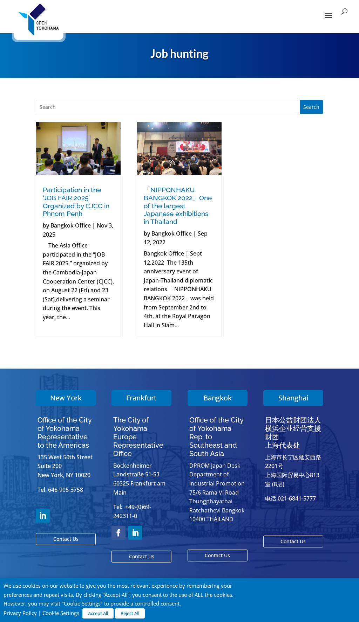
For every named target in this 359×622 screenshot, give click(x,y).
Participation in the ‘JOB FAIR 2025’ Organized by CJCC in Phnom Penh (76, 201)
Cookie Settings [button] (60, 612)
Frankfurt (141, 398)
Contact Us (66, 539)
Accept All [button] (98, 613)
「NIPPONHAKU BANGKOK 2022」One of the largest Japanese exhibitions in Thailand (178, 205)
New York (66, 398)
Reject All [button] (130, 613)
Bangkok (217, 398)
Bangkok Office (70, 225)
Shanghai (293, 398)
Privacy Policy (20, 612)
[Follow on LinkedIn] (43, 516)
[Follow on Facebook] (118, 533)
